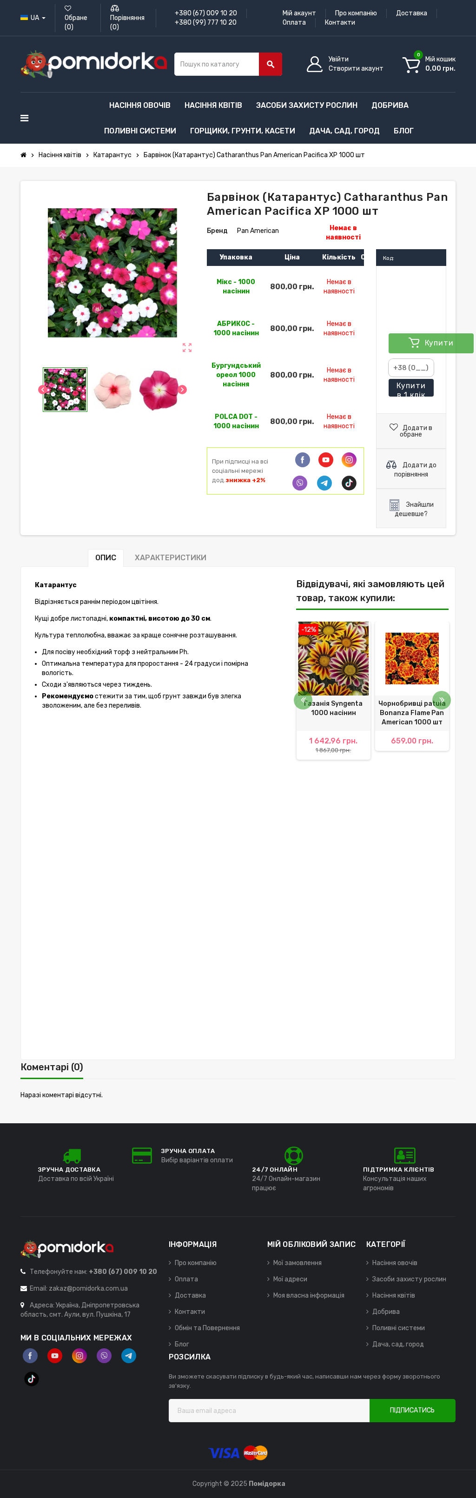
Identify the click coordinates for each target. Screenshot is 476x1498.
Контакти (340, 23)
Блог (182, 1344)
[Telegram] (324, 483)
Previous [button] (303, 700)
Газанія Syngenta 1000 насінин (333, 708)
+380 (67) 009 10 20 (206, 13)
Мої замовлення (297, 1263)
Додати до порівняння (415, 469)
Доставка (411, 13)
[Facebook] (302, 459)
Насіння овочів (394, 1263)
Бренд (217, 231)
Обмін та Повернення (207, 1328)
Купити (411, 389)
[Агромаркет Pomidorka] (93, 64)
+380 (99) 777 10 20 (206, 23)
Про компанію (356, 13)
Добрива (386, 1312)
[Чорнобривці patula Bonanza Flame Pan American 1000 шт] (412, 659)
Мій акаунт (299, 13)
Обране (76, 22)
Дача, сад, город (398, 1344)
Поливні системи (398, 1328)
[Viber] (299, 483)
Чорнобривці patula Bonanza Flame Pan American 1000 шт (412, 713)
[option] (333, 695)
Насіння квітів (393, 1295)
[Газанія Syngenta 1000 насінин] (333, 659)
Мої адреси (290, 1279)
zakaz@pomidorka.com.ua (88, 1289)
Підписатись (412, 1410)
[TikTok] (349, 483)
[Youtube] (325, 459)
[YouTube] (54, 1355)
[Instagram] (79, 1355)
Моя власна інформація (308, 1295)
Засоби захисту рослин (409, 1279)
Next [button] (441, 700)
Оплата (294, 23)
